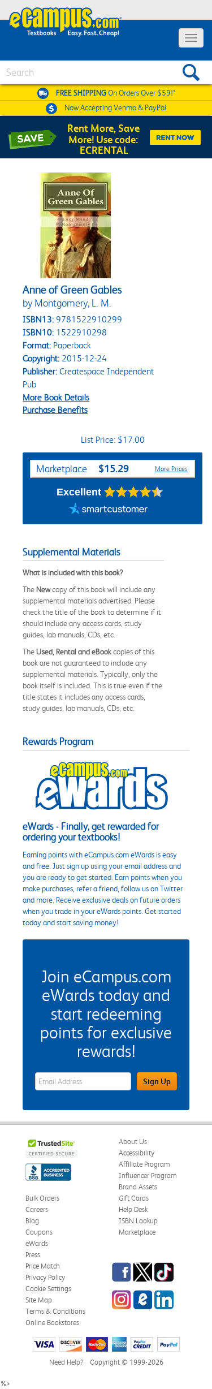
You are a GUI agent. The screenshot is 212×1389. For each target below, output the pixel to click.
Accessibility (136, 1153)
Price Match (42, 1266)
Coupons (39, 1232)
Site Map (38, 1300)
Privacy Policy (45, 1277)
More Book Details (56, 397)
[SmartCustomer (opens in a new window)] (108, 510)
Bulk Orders (42, 1198)
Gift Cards (134, 1198)
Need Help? (66, 1362)
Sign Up (157, 1081)
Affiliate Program (144, 1164)
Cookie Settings (48, 1288)
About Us (133, 1141)
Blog (32, 1221)
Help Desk (133, 1209)
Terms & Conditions (55, 1311)
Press (32, 1254)
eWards (36, 1243)
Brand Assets (138, 1187)
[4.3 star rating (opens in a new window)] (133, 492)
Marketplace (137, 1232)
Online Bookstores (52, 1322)
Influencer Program (148, 1175)
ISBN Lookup (138, 1221)
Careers (36, 1209)
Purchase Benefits (55, 409)
